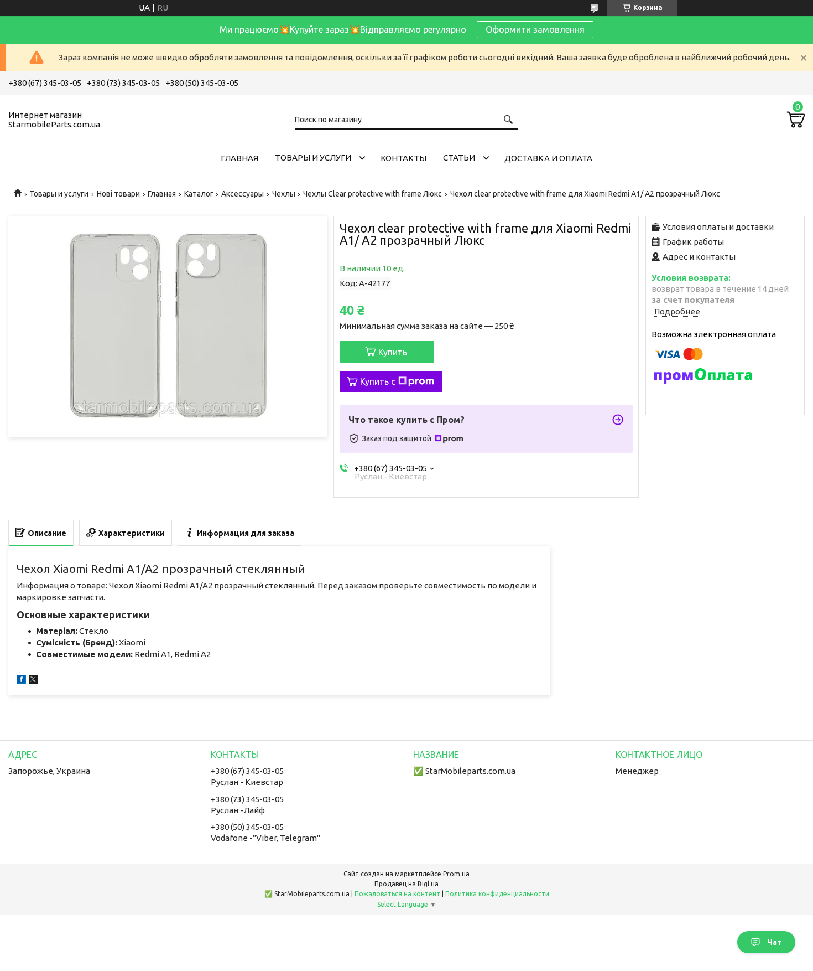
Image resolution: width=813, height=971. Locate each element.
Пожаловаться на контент (397, 893)
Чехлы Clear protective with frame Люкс (372, 193)
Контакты (403, 158)
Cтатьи (459, 157)
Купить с (377, 381)
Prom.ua (456, 873)
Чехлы (283, 193)
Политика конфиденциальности (497, 893)
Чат (774, 942)
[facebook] (21, 680)
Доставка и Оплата (548, 158)
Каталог (198, 193)
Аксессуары (242, 193)
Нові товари (118, 193)
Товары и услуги (313, 157)
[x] (33, 680)
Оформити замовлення (535, 29)
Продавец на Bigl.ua (406, 883)
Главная (239, 158)
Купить (392, 352)
